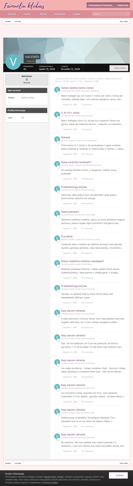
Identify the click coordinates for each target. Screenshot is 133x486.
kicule (77, 91)
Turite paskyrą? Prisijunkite (100, 5)
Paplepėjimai (91, 140)
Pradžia (26, 14)
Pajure (78, 116)
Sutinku (119, 475)
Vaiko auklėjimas (92, 91)
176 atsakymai (87, 179)
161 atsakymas (87, 327)
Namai (89, 264)
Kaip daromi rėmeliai (73, 310)
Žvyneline (67, 236)
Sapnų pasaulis (70, 211)
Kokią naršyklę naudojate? (76, 162)
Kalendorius (60, 14)
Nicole (78, 190)
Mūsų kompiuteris (93, 165)
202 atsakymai (87, 154)
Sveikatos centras (92, 239)
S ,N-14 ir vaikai (68, 81)
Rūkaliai (65, 137)
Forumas (12, 14)
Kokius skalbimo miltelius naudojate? (89, 79)
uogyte (78, 165)
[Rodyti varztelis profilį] (57, 90)
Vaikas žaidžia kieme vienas (77, 87)
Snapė (78, 140)
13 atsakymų (86, 104)
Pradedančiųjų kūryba (74, 187)
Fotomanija (90, 190)
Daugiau (77, 14)
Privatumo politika (50, 483)
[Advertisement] (66, 31)
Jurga (77, 239)
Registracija (123, 5)
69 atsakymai (86, 253)
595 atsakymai (87, 203)
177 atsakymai (87, 228)
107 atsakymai (87, 278)
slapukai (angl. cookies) (54, 477)
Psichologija (90, 215)
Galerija (43, 14)
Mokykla (89, 116)
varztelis (58, 79)
